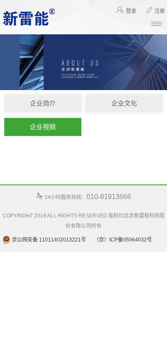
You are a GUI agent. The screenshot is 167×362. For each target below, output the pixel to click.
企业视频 (43, 126)
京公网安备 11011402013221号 (48, 240)
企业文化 (124, 103)
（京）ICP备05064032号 (123, 240)
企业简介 (43, 103)
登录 (131, 11)
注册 (160, 11)
